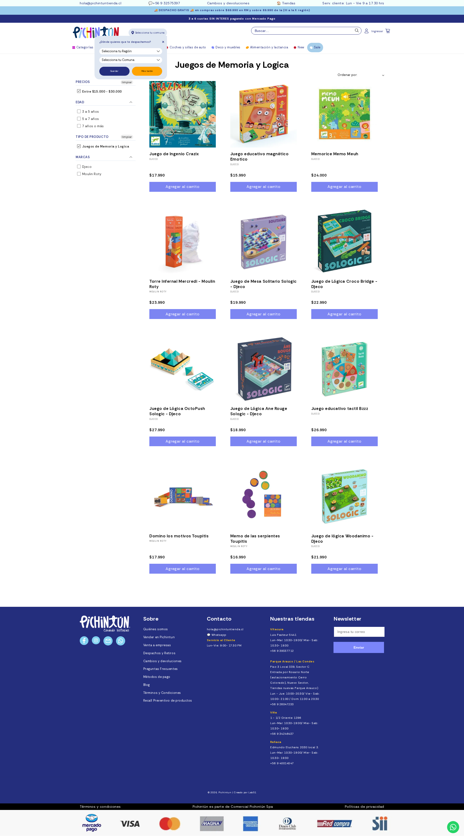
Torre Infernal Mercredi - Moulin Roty (182, 284)
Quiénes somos (155, 629)
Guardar (114, 71)
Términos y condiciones (100, 806)
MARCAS (83, 157)
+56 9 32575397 (166, 3)
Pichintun (225, 792)
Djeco (86, 167)
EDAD (80, 102)
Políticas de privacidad (364, 806)
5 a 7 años (90, 119)
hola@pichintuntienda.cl (100, 3)
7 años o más (92, 126)
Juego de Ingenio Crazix (174, 153)
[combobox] (306, 31)
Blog (146, 685)
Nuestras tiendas (292, 618)
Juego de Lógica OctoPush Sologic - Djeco (177, 411)
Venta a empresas (157, 645)
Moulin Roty (91, 174)
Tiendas (289, 3)
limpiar (127, 82)
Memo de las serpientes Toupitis (255, 538)
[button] (388, 32)
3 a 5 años (90, 112)
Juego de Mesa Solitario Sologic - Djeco (263, 284)
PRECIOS (83, 82)
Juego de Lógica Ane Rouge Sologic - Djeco (258, 411)
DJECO (153, 159)
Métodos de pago (156, 677)
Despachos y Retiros (159, 653)
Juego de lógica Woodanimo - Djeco (342, 538)
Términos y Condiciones (162, 693)
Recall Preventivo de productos (167, 701)
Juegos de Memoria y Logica (105, 146)
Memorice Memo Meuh (334, 153)
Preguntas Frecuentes (160, 669)
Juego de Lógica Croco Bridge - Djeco (344, 284)
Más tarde (147, 71)
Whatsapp (218, 635)
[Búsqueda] (357, 32)
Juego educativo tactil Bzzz (339, 408)
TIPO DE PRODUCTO (92, 137)
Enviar (359, 647)
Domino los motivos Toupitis (179, 536)
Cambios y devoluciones (228, 3)
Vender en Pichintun (159, 637)
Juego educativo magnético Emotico (259, 156)
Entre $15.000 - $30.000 (101, 91)
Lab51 (252, 792)
